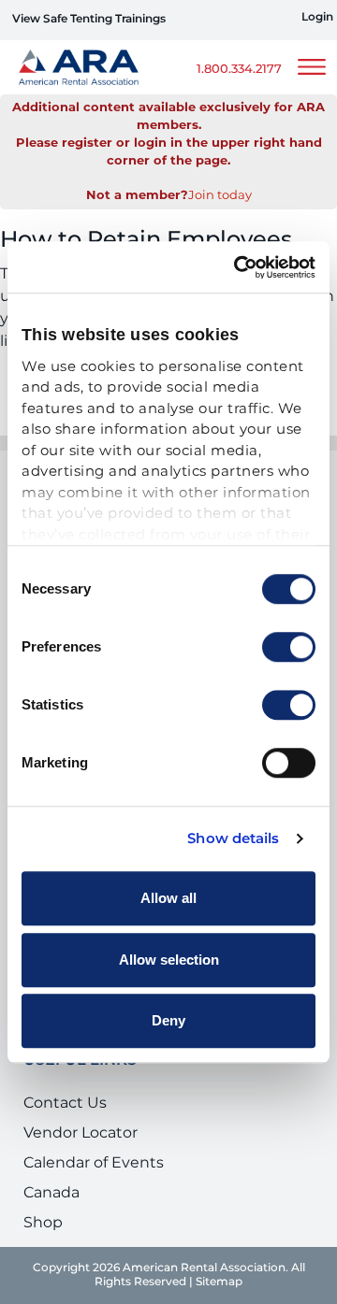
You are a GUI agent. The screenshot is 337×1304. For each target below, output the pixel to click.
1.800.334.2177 (239, 69)
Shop (43, 1223)
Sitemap (219, 1282)
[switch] (288, 647)
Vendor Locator (80, 1133)
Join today (220, 196)
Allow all (168, 898)
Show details (233, 839)
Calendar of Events (93, 1163)
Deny (168, 1020)
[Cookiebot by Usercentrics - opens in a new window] (237, 267)
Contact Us (65, 1103)
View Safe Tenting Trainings (89, 19)
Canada (51, 1193)
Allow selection (169, 959)
